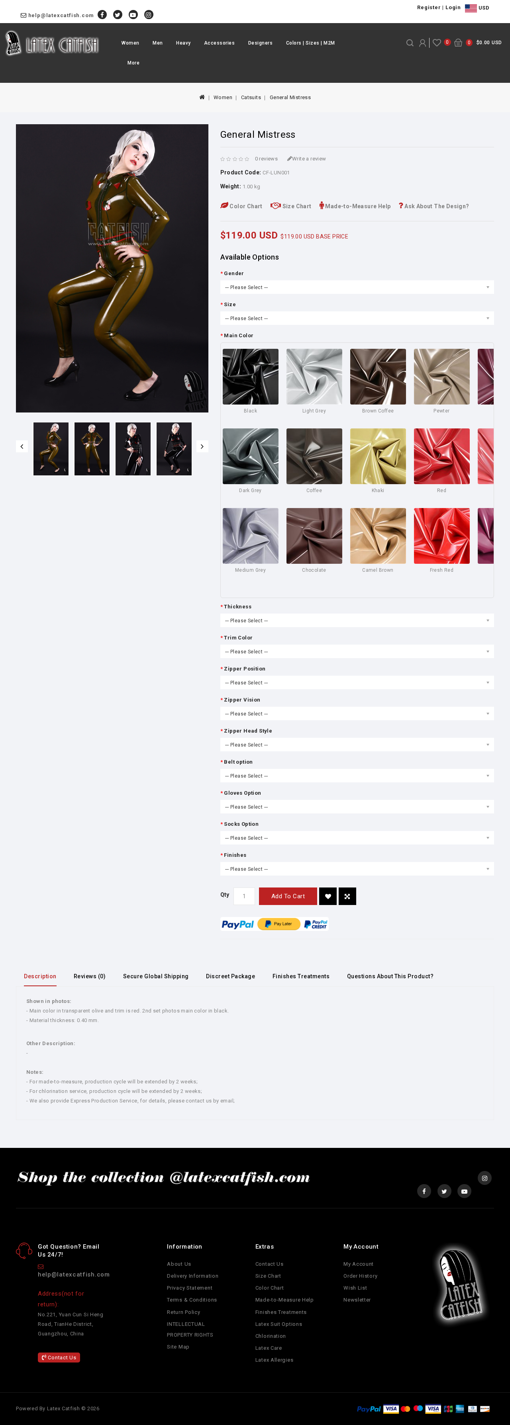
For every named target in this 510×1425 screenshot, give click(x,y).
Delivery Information (192, 1276)
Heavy (183, 43)
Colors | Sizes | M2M (310, 43)
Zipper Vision (242, 700)
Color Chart (245, 206)
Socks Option (241, 824)
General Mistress (290, 97)
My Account (358, 1264)
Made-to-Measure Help (357, 206)
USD (483, 8)
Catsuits (251, 97)
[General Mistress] (51, 449)
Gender (234, 273)
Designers (260, 43)
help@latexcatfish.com (61, 15)
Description (40, 976)
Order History (360, 1276)
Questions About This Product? (390, 976)
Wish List (355, 1288)
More (133, 63)
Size (230, 304)
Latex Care (268, 1348)
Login (453, 7)
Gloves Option (242, 793)
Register (429, 7)
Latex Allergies (274, 1360)
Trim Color (238, 638)
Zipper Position (244, 669)
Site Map (178, 1347)
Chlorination (270, 1336)
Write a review (309, 159)
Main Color (238, 335)
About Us (179, 1264)
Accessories (219, 43)
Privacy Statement (189, 1288)
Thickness (237, 607)
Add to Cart (288, 896)
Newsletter (357, 1300)
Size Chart (296, 206)
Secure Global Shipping (156, 976)
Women (130, 43)
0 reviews (266, 159)
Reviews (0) (90, 976)
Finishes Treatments (301, 976)
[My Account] (423, 43)
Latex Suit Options (278, 1324)
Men (158, 43)
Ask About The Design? (436, 206)
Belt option (238, 762)
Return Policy (183, 1312)
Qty (225, 894)
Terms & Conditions (192, 1300)
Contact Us (61, 1357)
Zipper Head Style (248, 731)
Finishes (235, 855)
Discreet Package (230, 976)
